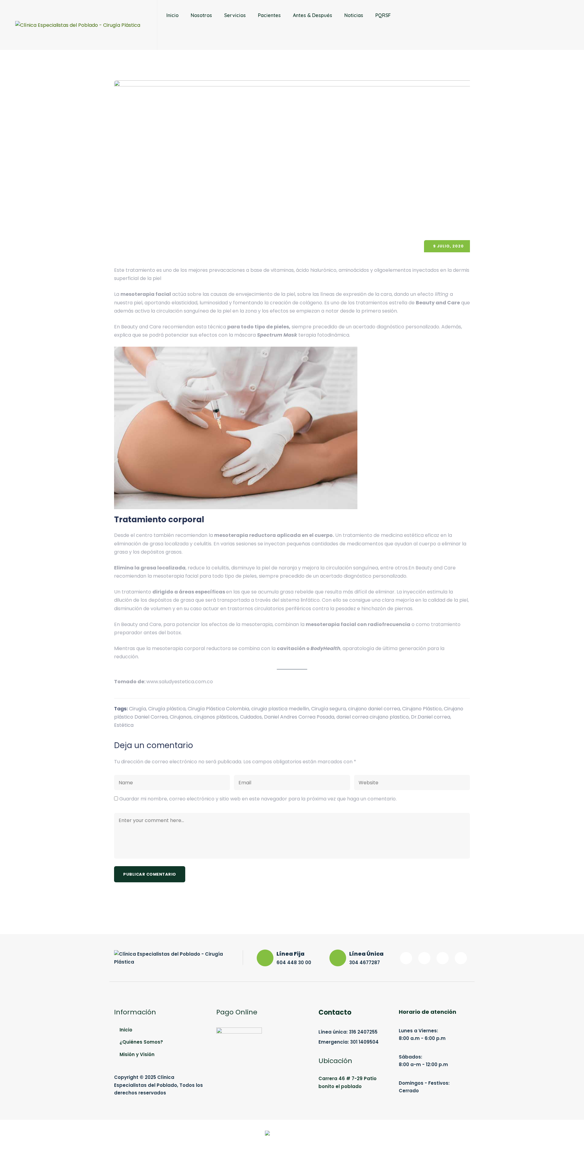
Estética (124, 725)
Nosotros (201, 15)
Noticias (353, 15)
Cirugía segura (328, 708)
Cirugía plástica (167, 708)
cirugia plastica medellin (280, 708)
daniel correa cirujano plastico (372, 716)
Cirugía (137, 708)
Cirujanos (181, 716)
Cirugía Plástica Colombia (218, 708)
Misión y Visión (137, 1054)
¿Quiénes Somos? (141, 1042)
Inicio (172, 15)
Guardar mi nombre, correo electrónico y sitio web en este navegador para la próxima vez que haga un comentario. (258, 798)
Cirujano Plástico (422, 708)
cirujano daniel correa (374, 708)
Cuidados (251, 716)
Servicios (235, 15)
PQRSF (383, 15)
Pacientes (269, 15)
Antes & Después (312, 15)
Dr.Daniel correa (430, 716)
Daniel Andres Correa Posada (299, 716)
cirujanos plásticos (216, 716)
